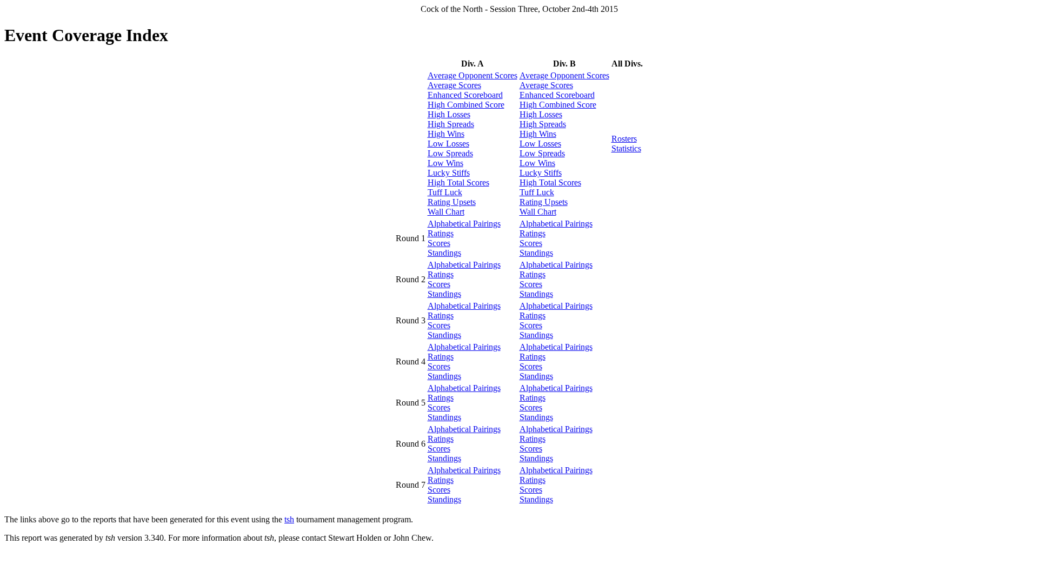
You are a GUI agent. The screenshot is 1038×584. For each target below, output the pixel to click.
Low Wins (445, 163)
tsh (289, 519)
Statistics (626, 148)
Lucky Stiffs (449, 172)
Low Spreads (450, 153)
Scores (439, 243)
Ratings (441, 233)
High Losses (449, 114)
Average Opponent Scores (472, 75)
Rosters (624, 138)
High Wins (446, 133)
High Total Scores (458, 182)
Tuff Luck (445, 192)
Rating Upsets (452, 202)
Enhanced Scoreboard (465, 94)
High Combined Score (466, 104)
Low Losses (448, 143)
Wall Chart (446, 211)
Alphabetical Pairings (464, 223)
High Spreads (451, 124)
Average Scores (454, 85)
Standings (444, 252)
